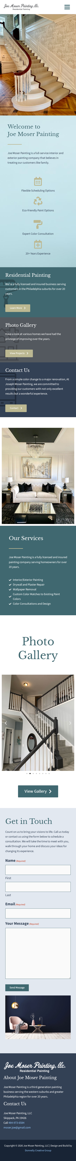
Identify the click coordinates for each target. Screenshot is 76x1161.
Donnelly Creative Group (38, 1150)
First (8, 878)
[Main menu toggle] (67, 7)
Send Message (17, 987)
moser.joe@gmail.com (17, 1127)
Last (8, 895)
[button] (6, 723)
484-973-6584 (16, 1123)
